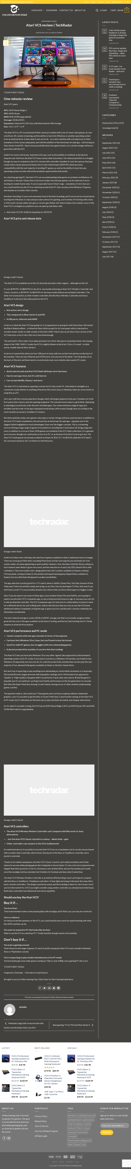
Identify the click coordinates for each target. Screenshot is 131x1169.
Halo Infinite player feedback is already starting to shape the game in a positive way (118, 35)
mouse (86, 1128)
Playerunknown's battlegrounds (79, 1141)
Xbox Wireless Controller (67, 295)
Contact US (66, 10)
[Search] (97, 10)
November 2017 (109, 237)
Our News (51, 10)
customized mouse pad (87, 1116)
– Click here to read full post (35, 972)
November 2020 (109, 192)
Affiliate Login (41, 1136)
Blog (93, 2)
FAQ (108, 2)
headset (88, 1124)
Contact (100, 2)
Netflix (56, 583)
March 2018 (107, 227)
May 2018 (106, 217)
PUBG (70, 1145)
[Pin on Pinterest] (54, 988)
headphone (78, 1124)
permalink (69, 997)
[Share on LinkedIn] (58, 988)
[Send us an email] (128, 2)
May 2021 (106, 162)
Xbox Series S (29, 347)
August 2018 (107, 207)
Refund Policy (41, 1121)
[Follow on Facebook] (125, 2)
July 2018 (106, 212)
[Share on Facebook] (40, 988)
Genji (70, 1124)
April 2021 (107, 167)
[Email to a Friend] (49, 988)
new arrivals (82, 1132)
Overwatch (72, 1136)
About (87, 2)
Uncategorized (108, 128)
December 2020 (109, 187)
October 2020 (108, 197)
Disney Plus (66, 583)
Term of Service (41, 1126)
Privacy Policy (41, 1116)
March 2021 (107, 172)
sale (83, 1145)
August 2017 (107, 251)
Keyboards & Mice (49, 21)
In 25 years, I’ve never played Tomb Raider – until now (117, 68)
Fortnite (67, 696)
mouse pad (72, 1132)
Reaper (77, 1145)
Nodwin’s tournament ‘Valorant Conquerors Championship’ (115, 100)
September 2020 (109, 202)
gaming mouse (88, 1120)
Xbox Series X (10, 145)
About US (80, 10)
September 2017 (109, 246)
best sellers (72, 1116)
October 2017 (108, 242)
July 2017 (106, 256)
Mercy (80, 1128)
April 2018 (107, 222)
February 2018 (108, 232)
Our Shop (36, 10)
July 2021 (106, 152)
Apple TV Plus (72, 586)
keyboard (71, 1128)
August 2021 (107, 147)
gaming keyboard (74, 1120)
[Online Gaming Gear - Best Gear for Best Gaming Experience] (15, 10)
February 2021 (108, 177)
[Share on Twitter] (44, 988)
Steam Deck (36, 164)
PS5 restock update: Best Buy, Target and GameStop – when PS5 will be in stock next (118, 53)
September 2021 (109, 143)
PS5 (21, 145)
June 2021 (106, 157)
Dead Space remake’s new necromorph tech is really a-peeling (117, 83)
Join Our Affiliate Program (46, 1131)
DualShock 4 (9, 299)
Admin (59, 32)
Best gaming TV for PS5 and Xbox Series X (71, 1025)
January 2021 (108, 182)
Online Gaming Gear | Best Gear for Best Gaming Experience (46, 979)
